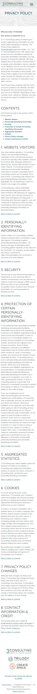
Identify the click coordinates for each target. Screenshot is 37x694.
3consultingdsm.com (9, 49)
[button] (31, 4)
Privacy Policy (7, 685)
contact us (16, 628)
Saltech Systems (18, 691)
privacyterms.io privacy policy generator (16, 623)
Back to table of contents (10, 214)
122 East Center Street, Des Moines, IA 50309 (18, 677)
